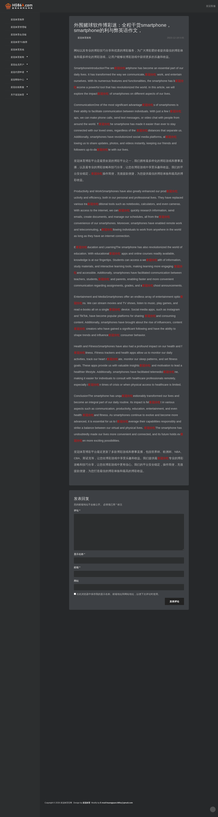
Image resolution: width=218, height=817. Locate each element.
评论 (77, 510)
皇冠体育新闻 (84, 37)
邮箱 (77, 567)
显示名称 (79, 554)
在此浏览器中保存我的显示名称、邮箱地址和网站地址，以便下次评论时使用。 (118, 594)
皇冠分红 (120, 68)
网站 (76, 580)
